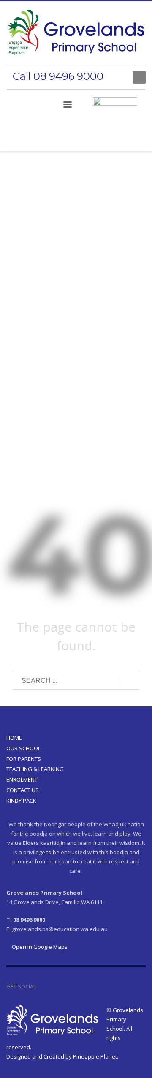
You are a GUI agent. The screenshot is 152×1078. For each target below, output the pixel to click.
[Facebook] (118, 77)
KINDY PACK (21, 800)
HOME (14, 737)
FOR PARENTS (23, 759)
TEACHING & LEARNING (35, 769)
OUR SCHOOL (23, 748)
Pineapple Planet (95, 1056)
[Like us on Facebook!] (42, 986)
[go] (129, 681)
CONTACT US (22, 790)
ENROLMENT (22, 779)
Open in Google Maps (39, 946)
